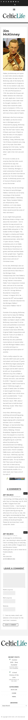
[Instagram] (7, 1)
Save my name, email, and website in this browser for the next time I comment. (13, 618)
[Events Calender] (11, 1)
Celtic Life (14, 689)
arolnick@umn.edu (9, 559)
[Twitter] (4, 1)
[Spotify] (16, 1)
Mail (7, 598)
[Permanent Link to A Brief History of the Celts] (14, 677)
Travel (14, 696)
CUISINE (14, 693)
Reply (25, 493)
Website (5, 606)
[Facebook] (2, 1)
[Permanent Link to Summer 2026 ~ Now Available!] (14, 665)
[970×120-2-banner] (15, 479)
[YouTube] (14, 1)
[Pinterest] (9, 1)
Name (8, 589)
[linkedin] (19, 1)
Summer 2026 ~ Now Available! (13, 667)
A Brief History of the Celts (14, 680)
